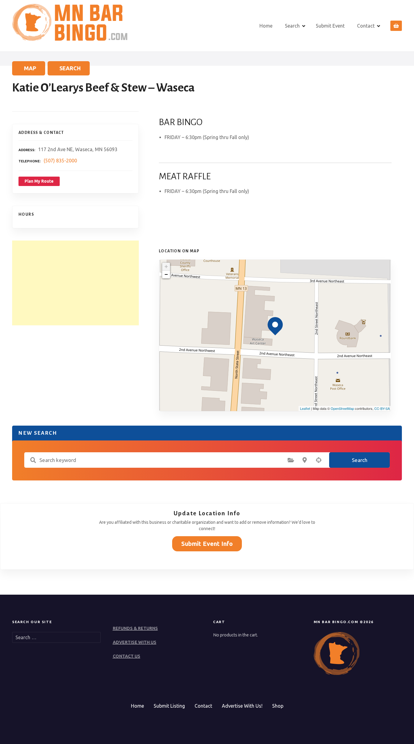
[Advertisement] (75, 283)
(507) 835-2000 (60, 160)
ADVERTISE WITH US (134, 642)
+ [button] (166, 266)
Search (292, 25)
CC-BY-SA (382, 408)
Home (265, 25)
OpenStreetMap (342, 408)
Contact (366, 25)
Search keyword (33, 460)
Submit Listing (169, 706)
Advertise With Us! (242, 706)
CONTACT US (126, 656)
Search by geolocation (318, 460)
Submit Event (330, 25)
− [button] (166, 274)
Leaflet (305, 408)
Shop (277, 706)
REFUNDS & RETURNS (135, 628)
